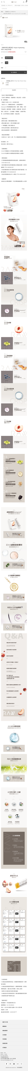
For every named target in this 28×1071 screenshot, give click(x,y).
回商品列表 (4, 8)
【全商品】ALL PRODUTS (6, 5)
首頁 (2, 11)
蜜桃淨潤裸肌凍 (9, 57)
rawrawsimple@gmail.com (7, 1060)
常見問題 (4, 1039)
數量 (2, 67)
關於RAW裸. (5, 1022)
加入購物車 (14, 72)
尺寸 (2, 62)
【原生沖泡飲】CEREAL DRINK (21, 5)
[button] (2, 2)
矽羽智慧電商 (19, 1067)
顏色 (2, 57)
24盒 (6, 62)
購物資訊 (4, 1026)
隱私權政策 (5, 1030)
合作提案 (4, 1034)
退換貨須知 (5, 1043)
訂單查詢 (4, 1047)
